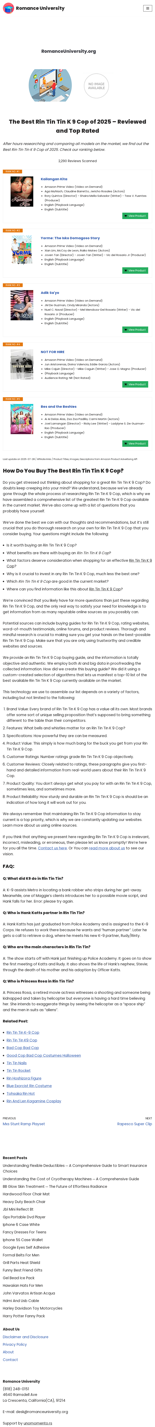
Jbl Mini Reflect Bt (18, 1209)
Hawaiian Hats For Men (23, 1285)
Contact (10, 1359)
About (8, 1352)
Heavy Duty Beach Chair (24, 1201)
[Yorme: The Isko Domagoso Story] (22, 250)
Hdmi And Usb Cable (21, 1300)
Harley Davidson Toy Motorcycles (32, 1308)
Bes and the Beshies (59, 406)
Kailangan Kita (54, 179)
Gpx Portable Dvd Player (24, 1217)
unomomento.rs (38, 1423)
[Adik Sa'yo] (22, 305)
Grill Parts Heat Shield (21, 1262)
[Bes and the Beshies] (22, 419)
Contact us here (52, 848)
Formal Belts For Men (21, 1255)
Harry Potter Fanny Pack (24, 1316)
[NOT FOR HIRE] (22, 364)
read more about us (107, 848)
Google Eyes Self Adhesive (26, 1247)
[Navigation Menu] (147, 8)
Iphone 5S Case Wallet (23, 1239)
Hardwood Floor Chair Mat (26, 1194)
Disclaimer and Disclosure (25, 1337)
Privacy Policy (15, 1344)
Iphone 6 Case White (21, 1224)
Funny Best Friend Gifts (22, 1270)
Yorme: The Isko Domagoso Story (70, 238)
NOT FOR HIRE (52, 351)
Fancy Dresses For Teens (24, 1232)
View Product (137, 216)
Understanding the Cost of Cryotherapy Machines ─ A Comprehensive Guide (71, 1179)
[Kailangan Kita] (22, 191)
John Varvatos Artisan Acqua (29, 1293)
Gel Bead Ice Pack (18, 1278)
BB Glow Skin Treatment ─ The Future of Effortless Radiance (55, 1186)
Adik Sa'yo (50, 292)
